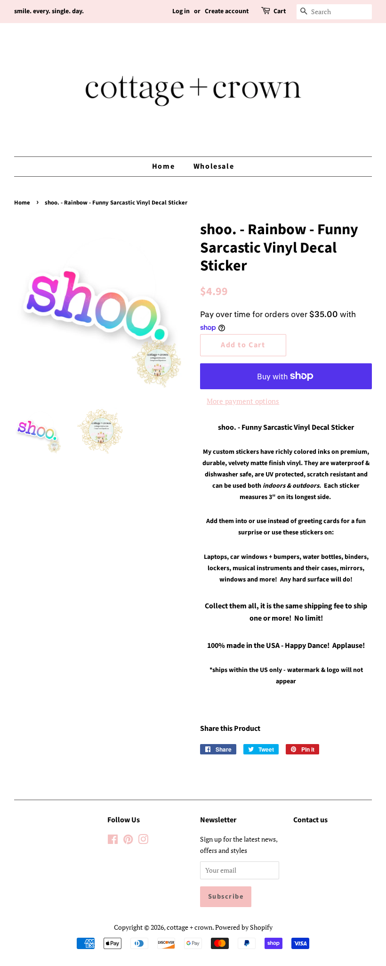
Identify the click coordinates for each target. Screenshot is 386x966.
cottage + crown (189, 927)
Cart (279, 11)
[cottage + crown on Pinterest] (128, 840)
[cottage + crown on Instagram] (143, 840)
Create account (227, 11)
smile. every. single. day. (49, 11)
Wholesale (213, 166)
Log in (181, 11)
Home (163, 166)
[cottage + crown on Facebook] (112, 840)
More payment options (243, 401)
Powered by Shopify (244, 927)
